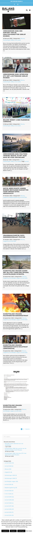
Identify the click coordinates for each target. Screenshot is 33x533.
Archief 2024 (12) (9, 463)
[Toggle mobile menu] (30, 10)
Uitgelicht (6, 197)
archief (27, 161)
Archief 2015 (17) (9, 512)
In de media (17, 40)
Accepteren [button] (5, 530)
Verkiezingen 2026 (8, 40)
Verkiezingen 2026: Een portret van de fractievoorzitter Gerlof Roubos (15, 449)
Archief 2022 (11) (9, 490)
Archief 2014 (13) (9, 515)
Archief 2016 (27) (9, 509)
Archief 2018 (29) (9, 500)
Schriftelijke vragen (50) (11, 481)
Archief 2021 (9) (9, 484)
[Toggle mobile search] (27, 10)
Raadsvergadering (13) (11, 487)
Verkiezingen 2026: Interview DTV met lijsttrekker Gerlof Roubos (15, 76)
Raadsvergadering (14, 197)
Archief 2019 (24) (9, 497)
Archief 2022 (23, 197)
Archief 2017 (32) (9, 506)
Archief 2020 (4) (9, 503)
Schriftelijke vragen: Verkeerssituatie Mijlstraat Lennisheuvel (15, 346)
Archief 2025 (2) (9, 466)
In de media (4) (9, 493)
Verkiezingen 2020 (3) (11, 475)
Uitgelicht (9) (8, 472)
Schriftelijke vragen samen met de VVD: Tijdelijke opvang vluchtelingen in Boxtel (16, 272)
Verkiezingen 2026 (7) (11, 478)
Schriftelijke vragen (14, 278)
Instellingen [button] (21, 530)
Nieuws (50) (8, 469)
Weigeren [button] (13, 530)
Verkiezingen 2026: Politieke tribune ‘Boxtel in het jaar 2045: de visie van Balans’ (15, 155)
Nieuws (23, 38)
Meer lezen (29, 531)
